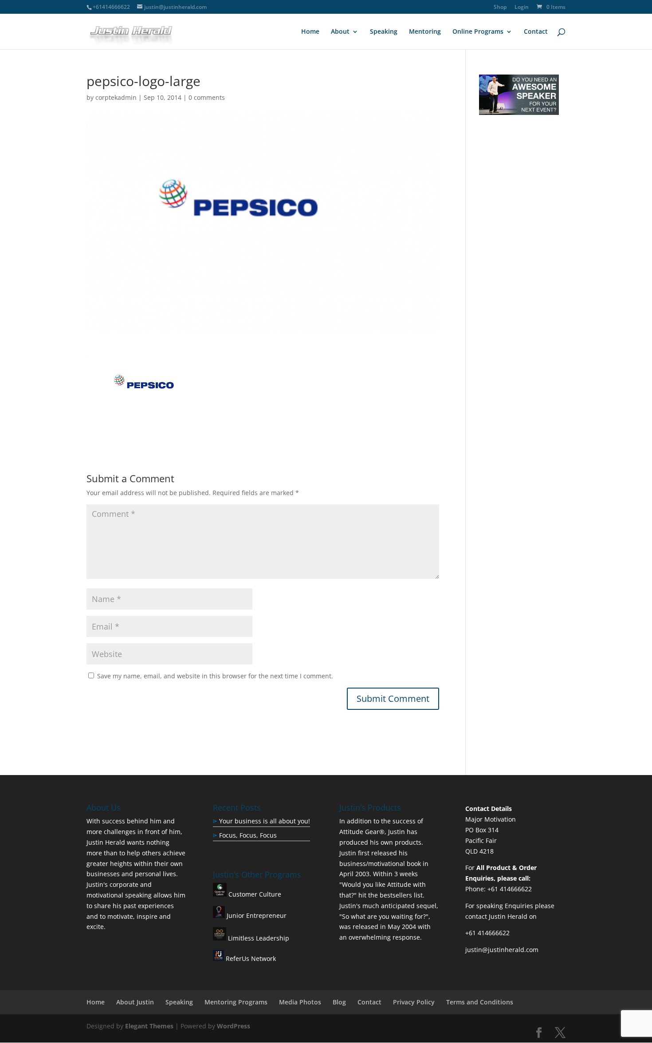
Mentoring (425, 31)
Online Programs (477, 31)
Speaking (383, 31)
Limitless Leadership (257, 938)
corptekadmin (116, 97)
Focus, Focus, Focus (248, 835)
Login (522, 7)
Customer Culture (254, 894)
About (340, 31)
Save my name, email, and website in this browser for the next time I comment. (215, 676)
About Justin (135, 1002)
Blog (339, 1002)
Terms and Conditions (479, 1002)
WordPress (233, 1026)
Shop (500, 7)
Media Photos (300, 1002)
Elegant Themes (149, 1026)
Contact (536, 31)
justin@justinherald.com (501, 949)
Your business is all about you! (264, 821)
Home (310, 31)
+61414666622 (111, 7)
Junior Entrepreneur (256, 915)
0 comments (207, 97)
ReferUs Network (250, 958)
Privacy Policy (414, 1002)
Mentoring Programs (235, 1002)
